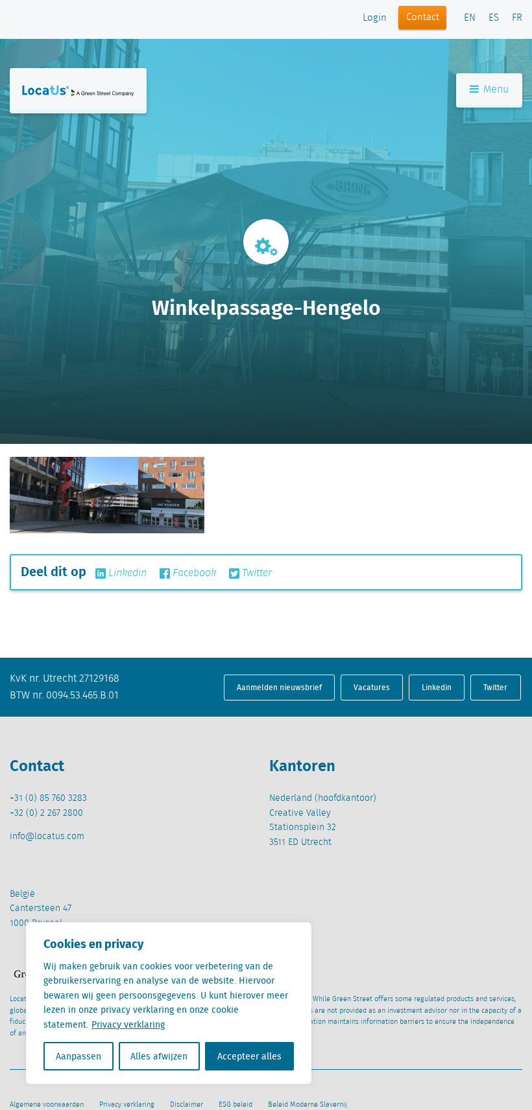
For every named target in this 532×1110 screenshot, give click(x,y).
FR (517, 18)
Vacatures (372, 687)
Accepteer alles (249, 1056)
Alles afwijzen (158, 1056)
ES (494, 18)
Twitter (255, 573)
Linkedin (126, 573)
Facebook (193, 573)
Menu (495, 90)
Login (375, 18)
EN (470, 18)
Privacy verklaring (128, 1024)
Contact (422, 17)
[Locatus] (78, 91)
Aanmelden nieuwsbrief (279, 687)
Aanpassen (78, 1056)
